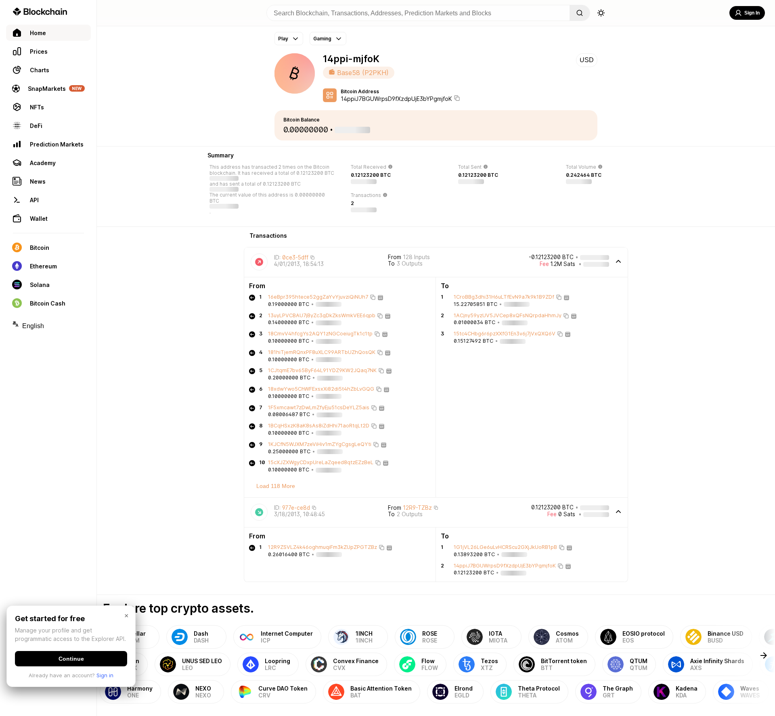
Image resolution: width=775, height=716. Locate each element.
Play (283, 39)
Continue (71, 658)
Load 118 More (275, 486)
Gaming (322, 39)
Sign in (104, 675)
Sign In (752, 13)
